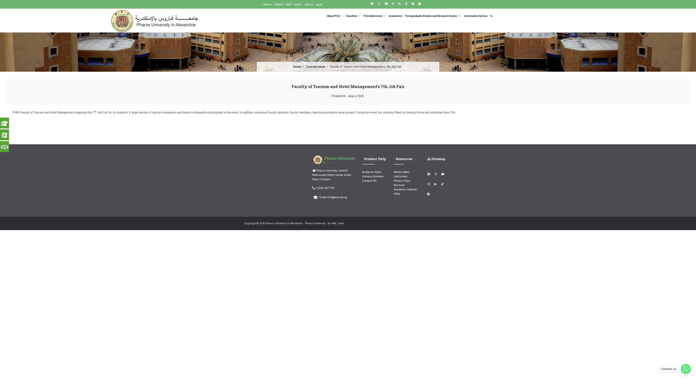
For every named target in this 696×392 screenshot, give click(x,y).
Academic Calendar (405, 189)
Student (278, 4)
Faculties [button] (351, 16)
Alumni (267, 4)
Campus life (369, 180)
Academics (395, 16)
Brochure (399, 185)
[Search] (491, 16)
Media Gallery (402, 172)
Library (309, 4)
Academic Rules (371, 172)
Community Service (475, 16)
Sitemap (438, 159)
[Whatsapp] (686, 369)
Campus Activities (373, 176)
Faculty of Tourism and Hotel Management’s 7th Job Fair (348, 86)
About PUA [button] (333, 16)
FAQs (397, 193)
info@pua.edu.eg (337, 197)
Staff (288, 4)
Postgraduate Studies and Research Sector (431, 16)
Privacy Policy (402, 180)
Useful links (400, 176)
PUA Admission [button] (373, 16)
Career (298, 4)
